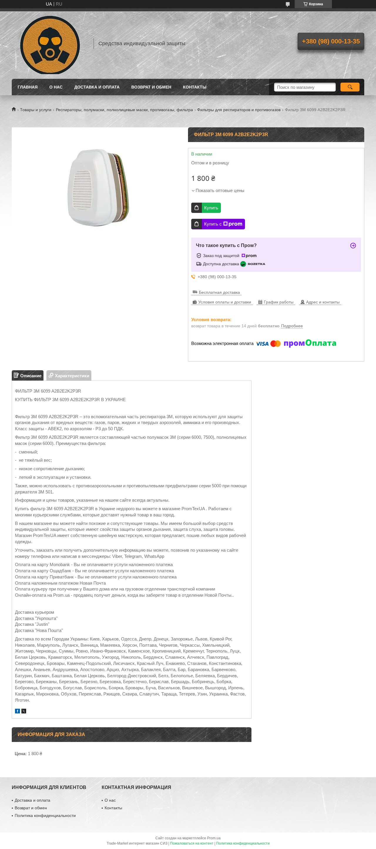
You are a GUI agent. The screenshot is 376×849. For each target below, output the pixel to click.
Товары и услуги (35, 109)
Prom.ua (214, 838)
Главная (28, 87)
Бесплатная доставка (219, 292)
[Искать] (350, 87)
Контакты (195, 87)
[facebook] (17, 711)
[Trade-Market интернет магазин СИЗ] (50, 43)
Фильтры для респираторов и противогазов (239, 109)
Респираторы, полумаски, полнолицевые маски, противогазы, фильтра (124, 109)
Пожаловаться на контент (192, 843)
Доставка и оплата (97, 87)
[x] (23, 711)
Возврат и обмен (151, 87)
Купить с (213, 223)
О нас (56, 87)
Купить (211, 207)
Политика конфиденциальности (45, 815)
